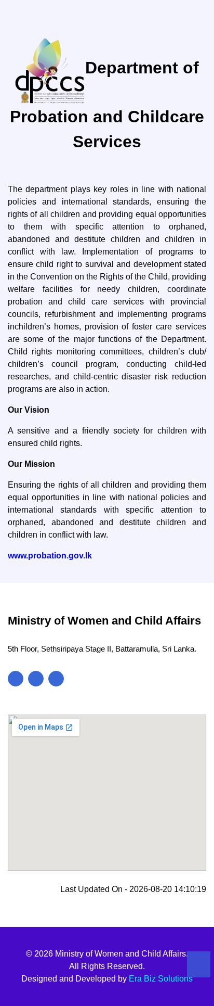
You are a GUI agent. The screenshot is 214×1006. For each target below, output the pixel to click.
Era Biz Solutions (161, 978)
